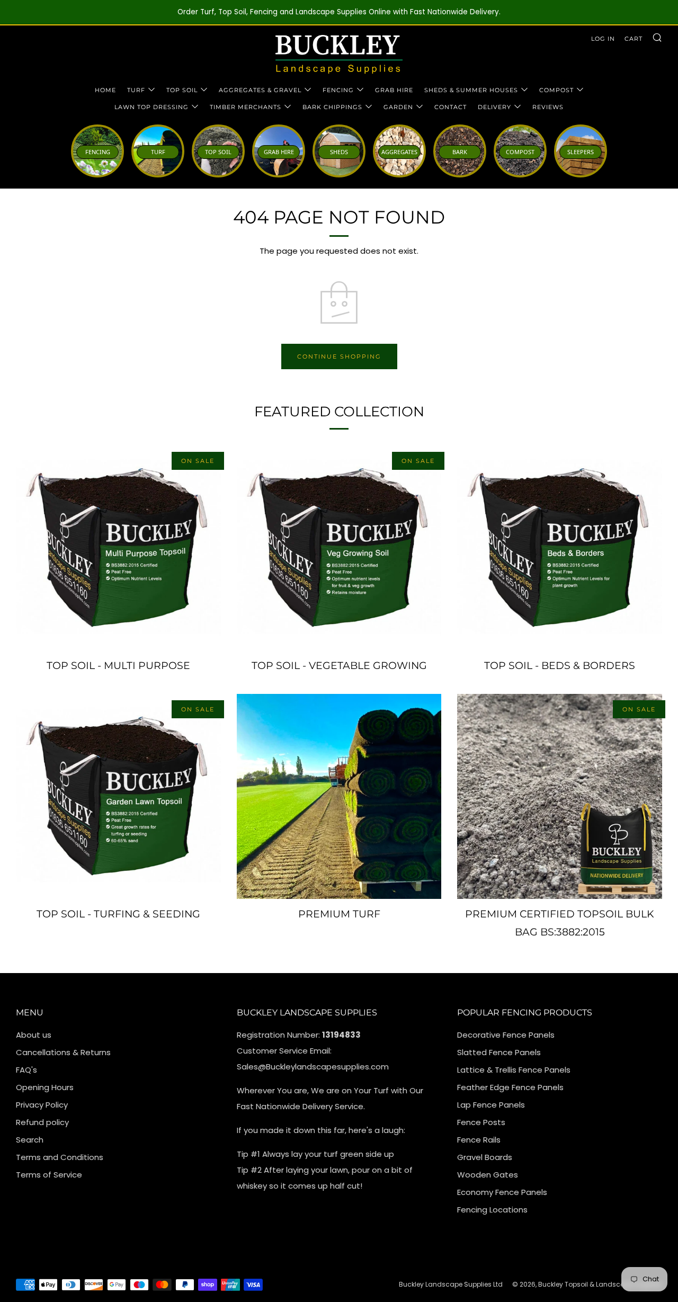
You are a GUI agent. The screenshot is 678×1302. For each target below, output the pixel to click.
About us (33, 1034)
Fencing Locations (492, 1209)
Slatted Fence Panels (499, 1052)
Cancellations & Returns (63, 1052)
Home (105, 90)
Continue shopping (339, 356)
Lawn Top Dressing (151, 107)
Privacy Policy (42, 1104)
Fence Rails (479, 1139)
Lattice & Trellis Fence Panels (513, 1069)
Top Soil (182, 90)
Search (29, 1139)
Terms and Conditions (59, 1157)
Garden (398, 107)
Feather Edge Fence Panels (510, 1087)
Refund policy (42, 1122)
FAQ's (26, 1069)
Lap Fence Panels (491, 1104)
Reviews (548, 107)
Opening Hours (45, 1087)
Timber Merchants (245, 107)
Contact (450, 107)
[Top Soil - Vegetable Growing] (339, 547)
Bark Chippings (332, 107)
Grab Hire (394, 90)
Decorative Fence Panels (506, 1034)
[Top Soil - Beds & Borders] (559, 547)
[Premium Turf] (339, 796)
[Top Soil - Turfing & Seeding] (118, 796)
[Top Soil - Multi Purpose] (118, 547)
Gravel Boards (484, 1157)
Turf (136, 90)
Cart (634, 38)
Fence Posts (481, 1122)
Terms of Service (49, 1174)
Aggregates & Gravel (260, 90)
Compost (556, 90)
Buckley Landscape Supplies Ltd (451, 1284)
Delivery (494, 107)
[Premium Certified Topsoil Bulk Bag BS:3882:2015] (559, 796)
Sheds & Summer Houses (471, 90)
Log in (603, 38)
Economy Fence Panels (502, 1192)
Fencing (338, 90)
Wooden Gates (487, 1174)
